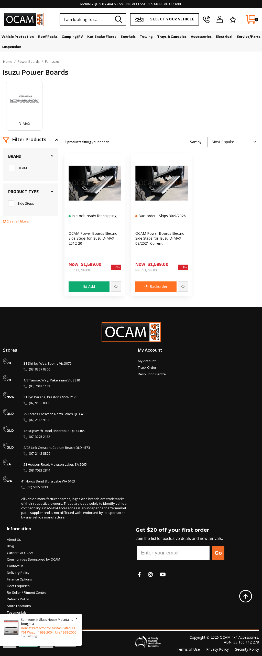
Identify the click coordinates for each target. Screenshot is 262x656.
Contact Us (15, 566)
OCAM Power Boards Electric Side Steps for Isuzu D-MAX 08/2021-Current (159, 238)
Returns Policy (18, 599)
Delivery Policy (18, 572)
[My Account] (219, 19)
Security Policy (247, 649)
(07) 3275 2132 (39, 436)
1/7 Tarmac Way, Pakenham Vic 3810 (52, 380)
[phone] (206, 19)
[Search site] (118, 19)
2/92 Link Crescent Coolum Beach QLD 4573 (57, 447)
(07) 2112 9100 (39, 419)
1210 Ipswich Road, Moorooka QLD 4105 (54, 430)
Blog (10, 546)
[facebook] (139, 574)
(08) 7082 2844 (39, 470)
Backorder (159, 286)
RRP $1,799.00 (79, 270)
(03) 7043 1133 (39, 386)
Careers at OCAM (20, 552)
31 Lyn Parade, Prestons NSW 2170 (50, 397)
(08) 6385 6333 (37, 487)
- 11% (116, 267)
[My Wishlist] (232, 19)
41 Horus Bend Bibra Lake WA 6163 (48, 481)
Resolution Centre (152, 374)
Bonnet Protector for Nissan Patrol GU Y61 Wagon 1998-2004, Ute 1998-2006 (49, 630)
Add (91, 286)
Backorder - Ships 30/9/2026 (161, 215)
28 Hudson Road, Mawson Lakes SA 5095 (55, 464)
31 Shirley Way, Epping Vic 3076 (47, 363)
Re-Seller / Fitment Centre (26, 592)
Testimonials (17, 612)
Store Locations (19, 605)
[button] (30, 140)
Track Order (147, 367)
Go (218, 553)
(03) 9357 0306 (39, 369)
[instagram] (150, 574)
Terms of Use (188, 649)
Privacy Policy (217, 649)
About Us (14, 539)
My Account (147, 360)
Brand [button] (14, 156)
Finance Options (19, 579)
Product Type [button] (23, 192)
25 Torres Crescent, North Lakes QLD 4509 (56, 414)
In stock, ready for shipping (93, 215)
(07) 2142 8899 (39, 453)
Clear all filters (17, 221)
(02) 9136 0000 (39, 403)
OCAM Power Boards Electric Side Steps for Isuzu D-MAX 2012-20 (93, 238)
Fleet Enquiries (18, 586)
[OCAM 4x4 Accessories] (23, 19)
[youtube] (163, 574)
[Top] (245, 596)
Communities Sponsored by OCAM (33, 559)
